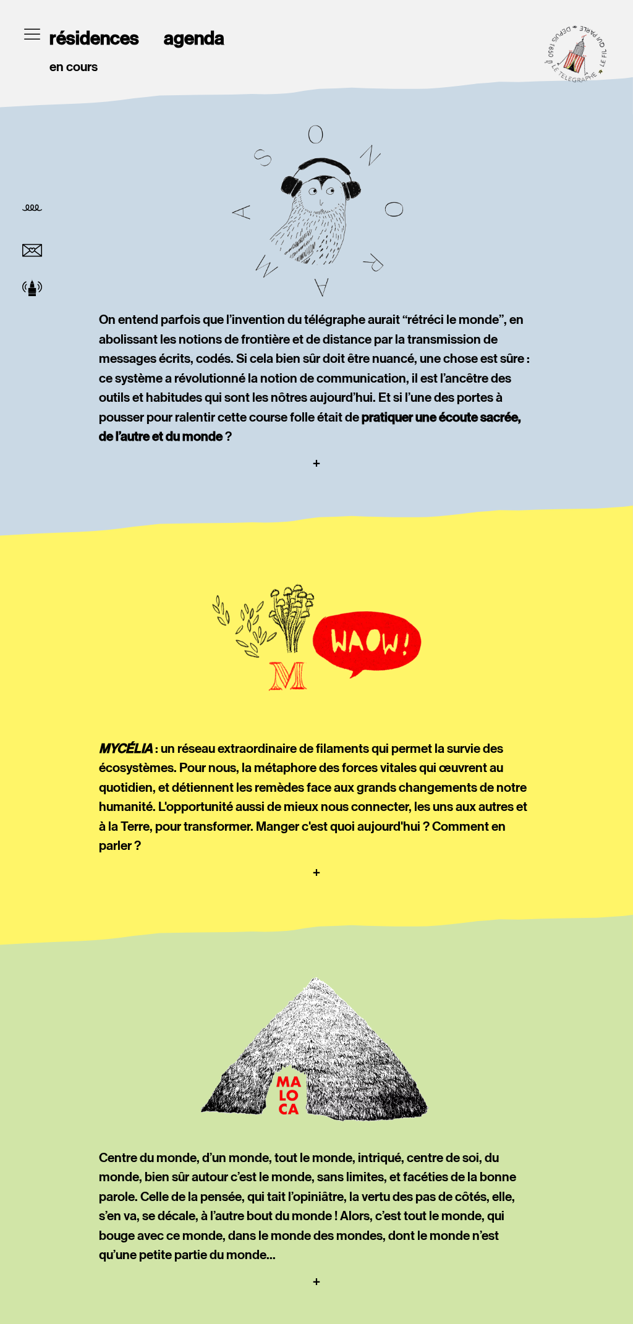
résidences (94, 38)
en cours (73, 67)
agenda (194, 38)
